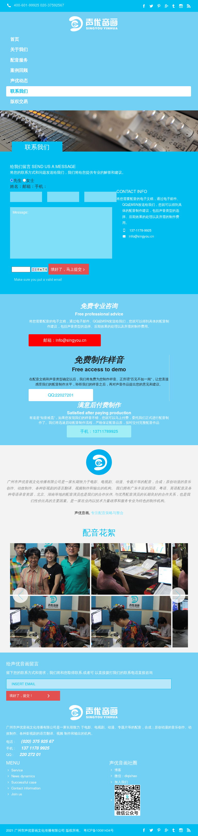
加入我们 (121, 781)
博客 (117, 769)
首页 (14, 39)
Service (17, 770)
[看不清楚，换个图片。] (39, 269)
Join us (16, 793)
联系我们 (19, 91)
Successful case (23, 782)
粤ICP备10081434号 (99, 830)
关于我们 (19, 49)
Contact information (25, 788)
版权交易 (19, 101)
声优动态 (19, 80)
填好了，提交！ (21, 695)
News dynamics (23, 775)
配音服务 (19, 60)
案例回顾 (19, 70)
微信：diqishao (125, 775)
